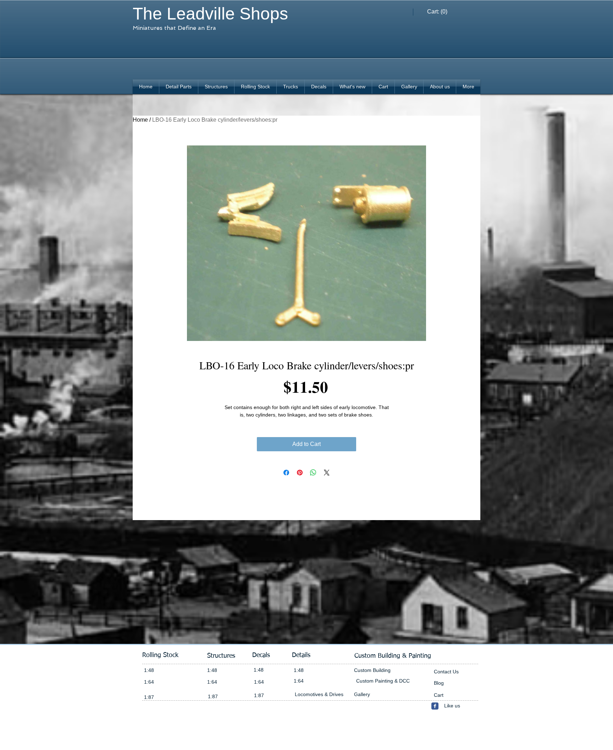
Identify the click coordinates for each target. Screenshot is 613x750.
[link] (437, 11)
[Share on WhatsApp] (313, 472)
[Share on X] (326, 472)
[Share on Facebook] (286, 472)
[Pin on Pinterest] (300, 472)
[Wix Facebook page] (434, 706)
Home (140, 120)
